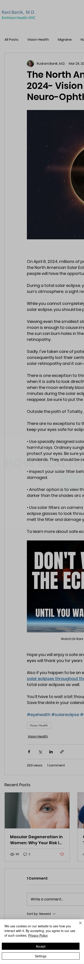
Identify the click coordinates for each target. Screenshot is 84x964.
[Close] (77, 925)
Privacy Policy (38, 935)
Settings (40, 956)
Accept (40, 946)
